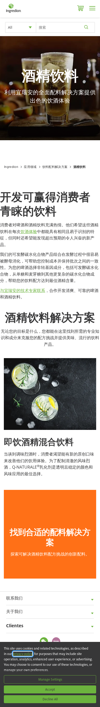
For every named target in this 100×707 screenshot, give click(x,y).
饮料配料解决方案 (55, 167)
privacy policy (22, 654)
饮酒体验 (29, 231)
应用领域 (30, 167)
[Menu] (92, 8)
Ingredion (11, 167)
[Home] (13, 13)
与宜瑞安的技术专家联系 (22, 290)
